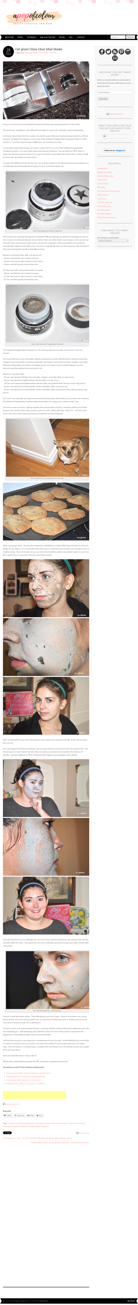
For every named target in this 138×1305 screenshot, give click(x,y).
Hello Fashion (102, 195)
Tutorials (31, 37)
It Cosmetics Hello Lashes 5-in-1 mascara (23, 1080)
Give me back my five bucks (108, 191)
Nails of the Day (47, 37)
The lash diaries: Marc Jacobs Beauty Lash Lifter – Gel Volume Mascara (59, 1142)
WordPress (43, 1301)
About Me (9, 37)
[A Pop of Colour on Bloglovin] (115, 152)
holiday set (49, 1123)
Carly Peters (102, 180)
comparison (13, 1123)
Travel (62, 37)
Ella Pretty (101, 187)
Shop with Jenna (104, 206)
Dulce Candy (102, 183)
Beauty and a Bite (104, 172)
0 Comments (84, 1133)
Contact (81, 37)
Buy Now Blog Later (105, 176)
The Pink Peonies (104, 214)
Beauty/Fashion (31, 53)
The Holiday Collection (48, 53)
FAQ (69, 37)
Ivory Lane (101, 199)
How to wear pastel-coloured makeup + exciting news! (28, 1073)
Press (20, 37)
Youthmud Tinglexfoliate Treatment (35, 1126)
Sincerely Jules (103, 210)
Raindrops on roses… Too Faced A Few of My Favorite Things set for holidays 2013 (38, 1138)
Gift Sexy (22, 1123)
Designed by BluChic (131, 1301)
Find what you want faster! (108, 238)
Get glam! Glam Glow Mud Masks (38, 49)
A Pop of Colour (19, 1301)
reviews (64, 1123)
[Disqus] (46, 1181)
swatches (16, 1126)
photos (58, 1123)
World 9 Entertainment (106, 217)
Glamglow (40, 1123)
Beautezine (102, 168)
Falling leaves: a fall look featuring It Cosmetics (25, 1083)
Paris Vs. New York (105, 202)
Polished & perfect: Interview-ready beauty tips (25, 1076)
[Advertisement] (34, 1095)
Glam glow (31, 1123)
